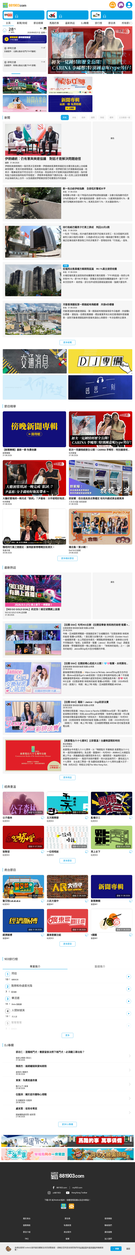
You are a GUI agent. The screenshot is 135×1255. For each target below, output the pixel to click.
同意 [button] (117, 1249)
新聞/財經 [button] (22, 23)
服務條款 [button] (26, 1225)
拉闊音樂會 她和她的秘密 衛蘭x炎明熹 (78, 628)
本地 (65, 192)
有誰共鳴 (6, 550)
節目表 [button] (111, 23)
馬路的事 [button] (54, 23)
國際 (7, 163)
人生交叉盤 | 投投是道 (78, 502)
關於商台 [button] (26, 1218)
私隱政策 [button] (67, 1225)
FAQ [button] (26, 1239)
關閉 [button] (128, 1249)
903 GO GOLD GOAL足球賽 (16, 612)
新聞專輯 (6, 453)
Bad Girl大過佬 (75, 550)
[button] (112, 5)
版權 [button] (67, 1239)
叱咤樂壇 (72, 453)
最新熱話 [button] (70, 23)
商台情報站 (67, 744)
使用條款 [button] (108, 1218)
